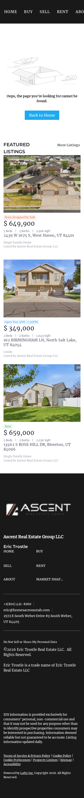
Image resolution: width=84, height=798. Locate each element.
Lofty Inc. (27, 773)
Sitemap (66, 760)
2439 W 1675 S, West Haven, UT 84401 (39, 235)
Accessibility (12, 764)
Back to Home (42, 115)
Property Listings (45, 760)
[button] (28, 11)
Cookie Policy (62, 755)
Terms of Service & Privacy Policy (27, 755)
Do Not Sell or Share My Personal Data (30, 642)
